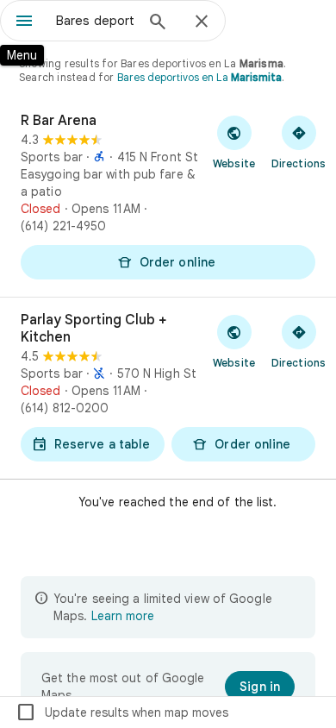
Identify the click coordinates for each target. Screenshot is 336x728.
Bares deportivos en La (199, 77)
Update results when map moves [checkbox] (122, 712)
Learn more (122, 616)
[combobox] (95, 20)
